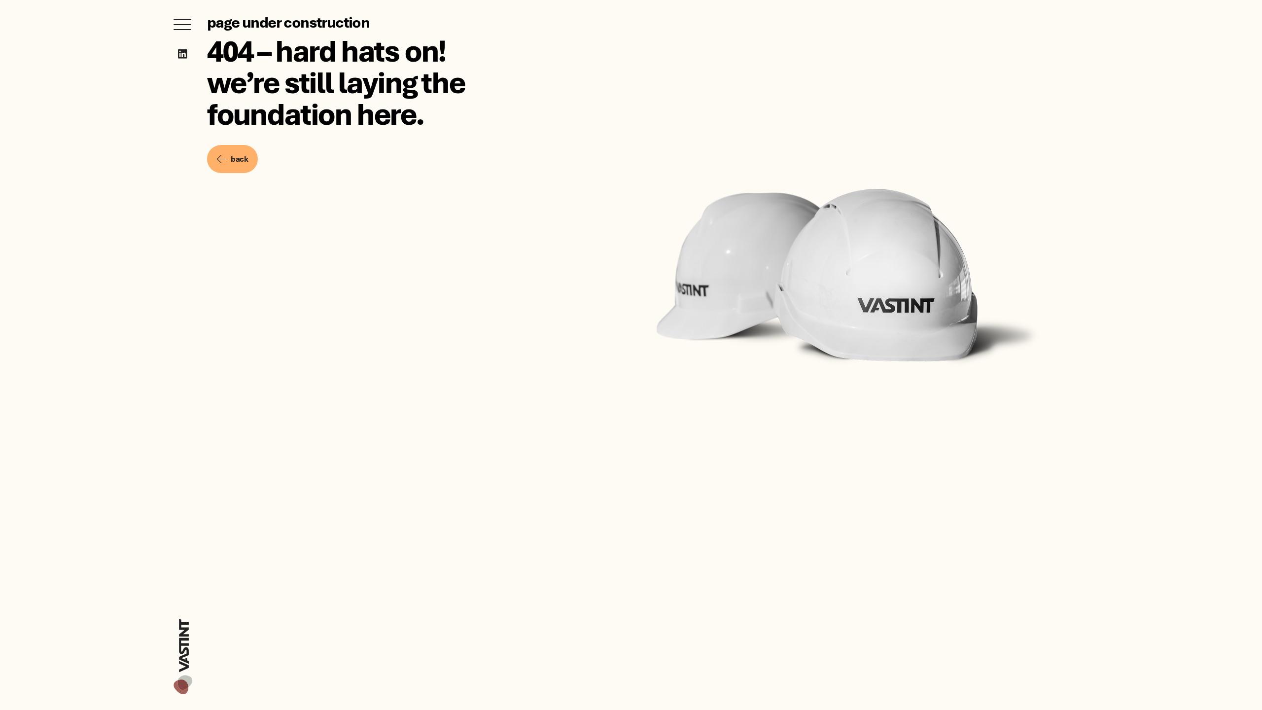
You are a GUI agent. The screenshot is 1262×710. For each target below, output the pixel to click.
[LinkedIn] (182, 54)
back (239, 159)
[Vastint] (183, 620)
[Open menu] (182, 25)
